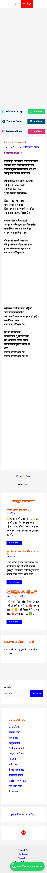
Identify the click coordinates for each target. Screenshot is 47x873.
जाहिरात (12, 759)
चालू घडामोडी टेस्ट (17, 754)
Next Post (23, 485)
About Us (23, 850)
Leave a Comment (13, 147)
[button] (15, 4)
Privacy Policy (23, 858)
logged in (22, 649)
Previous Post (23, 476)
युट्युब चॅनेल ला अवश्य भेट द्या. (23, 815)
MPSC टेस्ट (14, 727)
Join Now (37, 111)
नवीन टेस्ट (13, 764)
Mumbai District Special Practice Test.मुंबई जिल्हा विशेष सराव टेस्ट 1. (22, 592)
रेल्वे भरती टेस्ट (15, 786)
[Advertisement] (23, 35)
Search (7, 687)
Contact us (23, 854)
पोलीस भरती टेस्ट (11, 596)
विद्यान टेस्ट (13, 792)
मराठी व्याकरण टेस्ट (17, 781)
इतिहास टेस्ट (14, 732)
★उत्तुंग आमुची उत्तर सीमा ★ (18, 510)
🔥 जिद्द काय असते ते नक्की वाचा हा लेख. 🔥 (23, 552)
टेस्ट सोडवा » (14, 543)
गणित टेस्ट (13, 738)
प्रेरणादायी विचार (31, 147)
